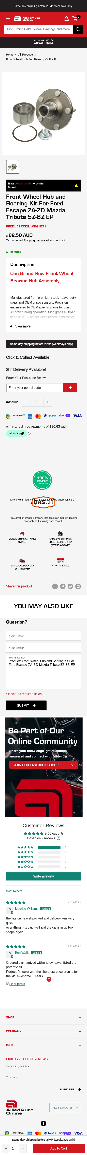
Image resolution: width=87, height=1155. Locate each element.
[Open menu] (8, 18)
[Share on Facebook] (55, 586)
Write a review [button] (43, 876)
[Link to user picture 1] (15, 991)
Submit (23, 705)
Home (10, 54)
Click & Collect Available (27, 357)
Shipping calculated (36, 240)
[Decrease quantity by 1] (26, 402)
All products (26, 54)
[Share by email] (78, 586)
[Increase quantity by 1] (48, 402)
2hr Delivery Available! (26, 369)
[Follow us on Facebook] (43, 1123)
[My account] (67, 18)
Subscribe (67, 1089)
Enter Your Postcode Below (26, 378)
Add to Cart (58, 1148)
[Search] (78, 29)
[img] (15, 902)
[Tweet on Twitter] (70, 586)
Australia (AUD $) (62, 1107)
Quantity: (12, 402)
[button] (26, 847)
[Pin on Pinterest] (63, 586)
